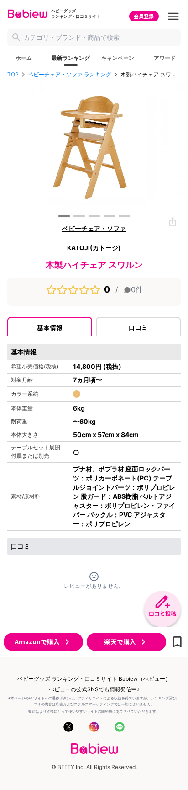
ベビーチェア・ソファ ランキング (69, 74)
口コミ (138, 327)
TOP (13, 74)
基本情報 (50, 327)
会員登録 (144, 16)
